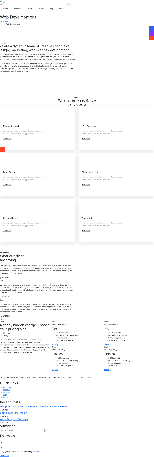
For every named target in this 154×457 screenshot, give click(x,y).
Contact (62, 8)
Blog (51, 8)
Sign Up (55, 344)
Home (5, 8)
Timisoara (36, 451)
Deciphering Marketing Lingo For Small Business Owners (34, 406)
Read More (7, 139)
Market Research (11, 126)
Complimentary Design (13, 412)
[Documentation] (151, 28)
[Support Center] (151, 33)
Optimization (88, 218)
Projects (6, 392)
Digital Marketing (90, 172)
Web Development (91, 126)
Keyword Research (12, 218)
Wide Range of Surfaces (14, 419)
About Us (17, 8)
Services (29, 8)
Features (6, 390)
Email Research (10, 172)
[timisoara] (2, 1)
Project (41, 8)
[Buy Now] (151, 38)
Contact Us (7, 397)
